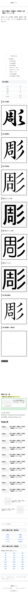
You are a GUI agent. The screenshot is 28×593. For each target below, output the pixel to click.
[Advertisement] (14, 38)
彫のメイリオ (13, 71)
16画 (5, 564)
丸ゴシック (20, 539)
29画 (23, 568)
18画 (23, 564)
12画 (23, 559)
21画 (23, 566)
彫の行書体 (13, 61)
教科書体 (20, 541)
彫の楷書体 (13, 63)
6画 (22, 555)
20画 (14, 566)
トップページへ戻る (7, 588)
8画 (14, 557)
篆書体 (20, 537)
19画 (5, 566)
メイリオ (8, 541)
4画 (5, 555)
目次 (12, 56)
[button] (25, 524)
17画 (14, 564)
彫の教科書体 (13, 74)
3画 (22, 553)
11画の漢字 (5, 361)
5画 (14, 555)
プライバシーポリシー (20, 588)
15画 (23, 561)
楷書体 (20, 534)
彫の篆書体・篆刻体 (15, 76)
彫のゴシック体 (14, 67)
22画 (5, 568)
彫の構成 (11, 59)
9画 (22, 557)
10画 (5, 559)
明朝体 (7, 537)
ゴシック (8, 539)
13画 (5, 561)
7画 (5, 557)
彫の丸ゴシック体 (14, 69)
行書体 (7, 534)
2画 (14, 553)
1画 (5, 553)
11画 (14, 559)
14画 (14, 561)
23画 (14, 568)
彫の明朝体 (13, 65)
